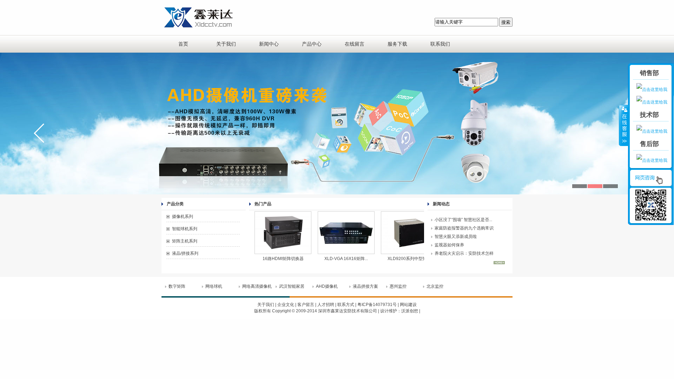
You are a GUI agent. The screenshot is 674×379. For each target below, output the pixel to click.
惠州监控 (398, 286)
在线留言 (354, 44)
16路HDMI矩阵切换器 (270, 258)
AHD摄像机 (327, 286)
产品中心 (312, 44)
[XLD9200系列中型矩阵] (396, 253)
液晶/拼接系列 (185, 253)
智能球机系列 (184, 228)
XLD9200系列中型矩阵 (396, 258)
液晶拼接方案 (365, 286)
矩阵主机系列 (184, 241)
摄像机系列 (182, 216)
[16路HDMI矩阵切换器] (270, 253)
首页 (183, 44)
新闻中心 (269, 44)
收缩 (624, 125)
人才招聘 (325, 304)
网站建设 (408, 304)
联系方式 (345, 304)
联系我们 (440, 44)
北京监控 (435, 286)
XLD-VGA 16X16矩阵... (333, 258)
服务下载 (397, 44)
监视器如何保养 (449, 244)
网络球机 (213, 286)
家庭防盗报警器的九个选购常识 (464, 228)
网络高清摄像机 (257, 286)
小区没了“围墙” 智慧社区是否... (463, 219)
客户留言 (305, 304)
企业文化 (285, 304)
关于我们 (226, 44)
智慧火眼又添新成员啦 (456, 236)
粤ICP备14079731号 (377, 304)
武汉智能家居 (291, 286)
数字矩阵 (176, 286)
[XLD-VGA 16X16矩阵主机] (333, 253)
